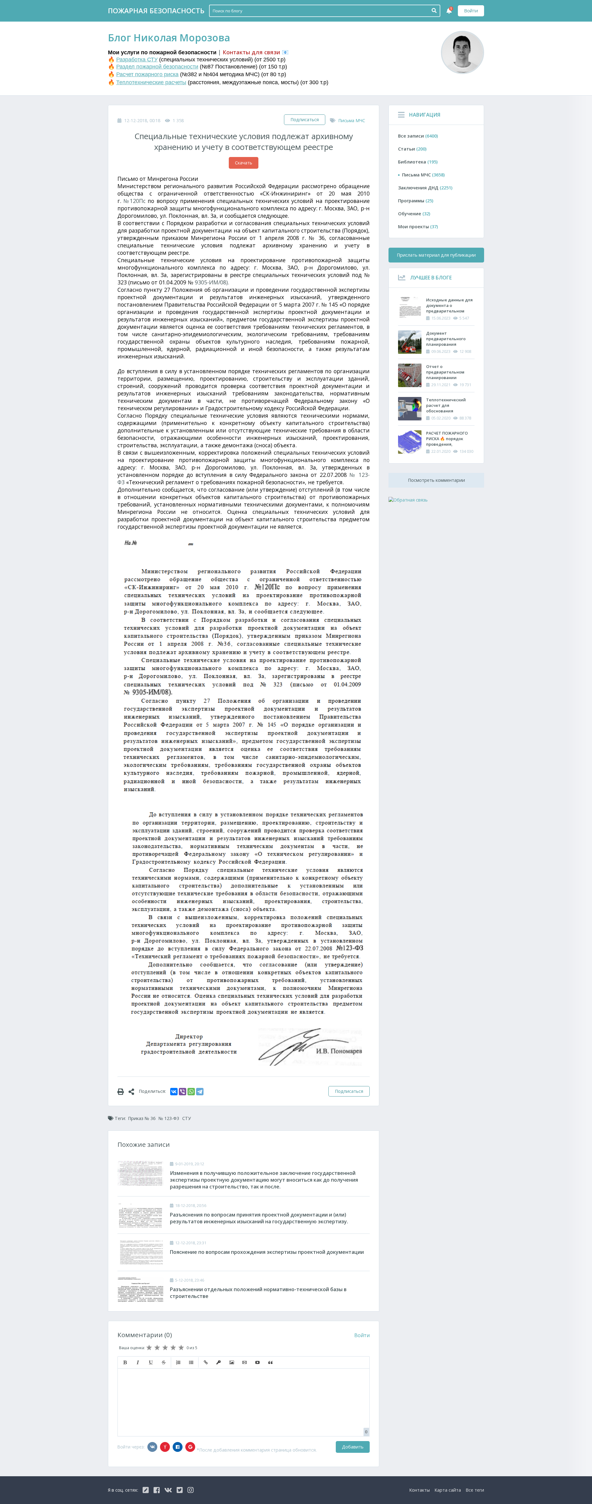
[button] (125, 1362)
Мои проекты (418, 226)
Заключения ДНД (425, 188)
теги (475, 1490)
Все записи (418, 136)
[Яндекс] (165, 1447)
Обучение (414, 214)
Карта (447, 1490)
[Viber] (182, 1091)
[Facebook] (178, 1447)
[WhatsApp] (191, 1091)
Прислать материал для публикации (436, 255)
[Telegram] (200, 1091)
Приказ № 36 (141, 1118)
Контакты (419, 1490)
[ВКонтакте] (174, 1091)
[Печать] (123, 1091)
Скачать (243, 163)
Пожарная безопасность (156, 10)
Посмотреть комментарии (436, 480)
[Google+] (190, 1447)
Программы (415, 201)
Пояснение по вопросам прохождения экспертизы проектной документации (267, 1252)
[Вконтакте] (152, 1447)
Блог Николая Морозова (169, 37)
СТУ (186, 1118)
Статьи (412, 149)
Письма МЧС (351, 120)
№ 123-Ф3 (168, 1118)
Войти (471, 11)
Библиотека (418, 162)
